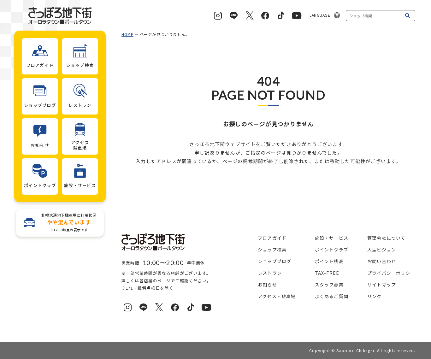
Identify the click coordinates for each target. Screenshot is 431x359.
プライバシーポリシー (391, 273)
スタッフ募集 (329, 284)
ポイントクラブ (331, 249)
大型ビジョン (381, 249)
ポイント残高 (329, 261)
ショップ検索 (272, 249)
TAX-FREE (327, 273)
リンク (374, 296)
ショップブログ (274, 261)
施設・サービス (331, 238)
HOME (127, 34)
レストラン (270, 273)
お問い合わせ (381, 261)
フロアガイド (272, 238)
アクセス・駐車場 (277, 296)
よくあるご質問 (331, 296)
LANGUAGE (320, 15)
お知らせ (267, 284)
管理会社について (386, 238)
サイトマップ (381, 284)
